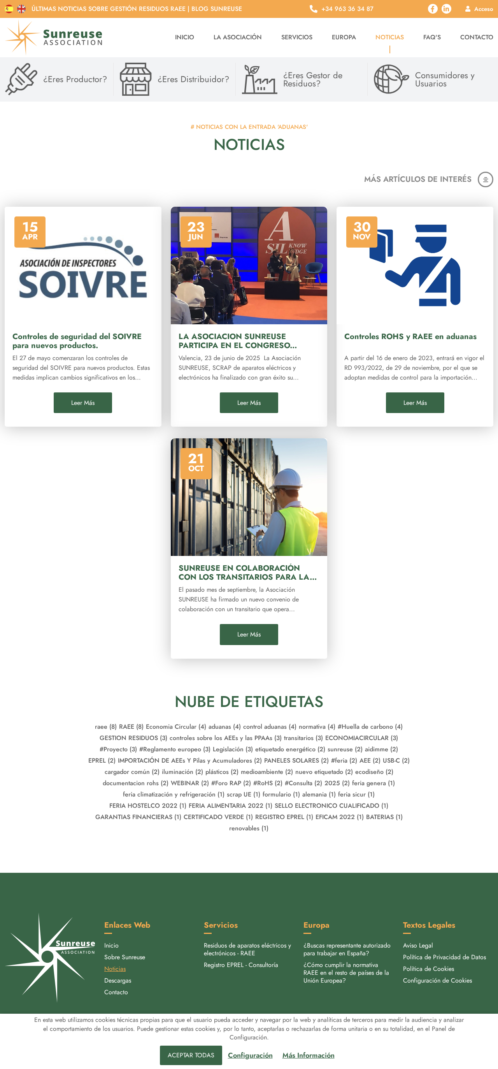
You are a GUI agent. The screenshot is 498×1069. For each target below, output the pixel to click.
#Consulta (303, 783)
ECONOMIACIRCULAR (361, 737)
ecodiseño (374, 771)
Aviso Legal (418, 945)
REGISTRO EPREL (284, 816)
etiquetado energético (290, 749)
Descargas (117, 980)
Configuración (250, 1055)
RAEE (131, 726)
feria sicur (356, 794)
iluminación (182, 771)
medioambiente (267, 771)
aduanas (225, 726)
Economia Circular (176, 726)
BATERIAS (384, 816)
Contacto (476, 37)
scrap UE (243, 794)
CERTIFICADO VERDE (218, 816)
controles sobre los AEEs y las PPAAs (226, 737)
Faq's (432, 37)
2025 (337, 783)
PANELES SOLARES (296, 760)
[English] (21, 9)
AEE (370, 760)
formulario (281, 794)
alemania (319, 794)
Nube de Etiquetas (249, 701)
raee (106, 726)
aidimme (381, 749)
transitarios (303, 737)
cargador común (132, 771)
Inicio (184, 37)
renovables (248, 828)
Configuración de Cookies (437, 980)
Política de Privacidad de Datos (444, 957)
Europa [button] (344, 37)
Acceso (483, 9)
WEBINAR (190, 783)
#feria (344, 760)
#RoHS (267, 783)
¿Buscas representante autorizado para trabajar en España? (347, 949)
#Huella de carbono (370, 726)
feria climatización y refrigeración (173, 794)
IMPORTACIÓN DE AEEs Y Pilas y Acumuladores (190, 760)
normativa (317, 726)
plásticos (221, 771)
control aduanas (269, 726)
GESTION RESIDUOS (133, 737)
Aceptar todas (191, 1055)
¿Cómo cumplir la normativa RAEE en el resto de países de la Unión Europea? (346, 972)
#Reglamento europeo (174, 749)
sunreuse (345, 749)
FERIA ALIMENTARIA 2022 (230, 805)
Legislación (233, 749)
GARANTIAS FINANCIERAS (138, 816)
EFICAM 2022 (340, 816)
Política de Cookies (428, 968)
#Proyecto (118, 749)
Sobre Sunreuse (124, 957)
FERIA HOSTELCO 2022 (147, 805)
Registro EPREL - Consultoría (241, 964)
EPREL (102, 760)
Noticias (389, 37)
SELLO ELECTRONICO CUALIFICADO (331, 805)
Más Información (308, 1055)
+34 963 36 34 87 (347, 9)
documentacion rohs (135, 783)
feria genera (373, 783)
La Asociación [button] (238, 37)
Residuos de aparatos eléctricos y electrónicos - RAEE (247, 949)
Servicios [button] (296, 37)
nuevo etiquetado (324, 771)
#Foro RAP (231, 783)
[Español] (9, 9)
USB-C (396, 760)
